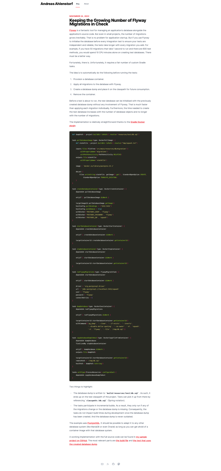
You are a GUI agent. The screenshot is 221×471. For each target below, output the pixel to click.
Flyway (72, 30)
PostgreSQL (93, 423)
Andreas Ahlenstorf (57, 4)
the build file (122, 440)
